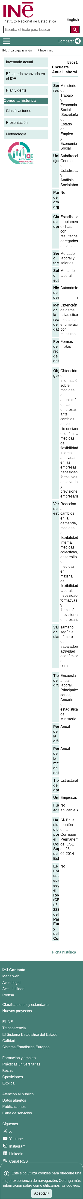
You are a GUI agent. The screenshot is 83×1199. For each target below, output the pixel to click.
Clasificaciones (18, 111)
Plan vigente (16, 90)
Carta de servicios (17, 1113)
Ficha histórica (64, 952)
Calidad (8, 1041)
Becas (7, 1071)
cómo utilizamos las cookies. (56, 1185)
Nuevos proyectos (17, 1011)
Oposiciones (12, 1077)
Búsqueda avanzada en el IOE (25, 76)
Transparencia (14, 1028)
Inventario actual (19, 62)
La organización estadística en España (36, 50)
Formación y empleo (19, 1058)
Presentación (17, 122)
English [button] (72, 20)
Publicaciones (14, 1107)
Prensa (8, 995)
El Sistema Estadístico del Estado (29, 1034)
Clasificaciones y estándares (25, 1005)
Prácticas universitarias (21, 1064)
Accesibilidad (13, 989)
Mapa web (10, 976)
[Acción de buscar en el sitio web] (75, 29)
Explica (8, 1083)
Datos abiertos (14, 1100)
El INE (7, 1022)
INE (4, 50)
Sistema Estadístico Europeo (26, 1047)
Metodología (16, 134)
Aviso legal (11, 983)
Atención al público (18, 1094)
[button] (68, 41)
